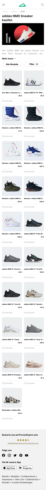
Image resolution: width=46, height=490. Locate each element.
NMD (22, 11)
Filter (31, 64)
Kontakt (5, 482)
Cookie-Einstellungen (22, 482)
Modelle (15, 476)
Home (5, 11)
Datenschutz (32, 479)
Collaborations (28, 476)
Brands (5, 476)
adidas (14, 11)
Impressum (7, 479)
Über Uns (19, 479)
